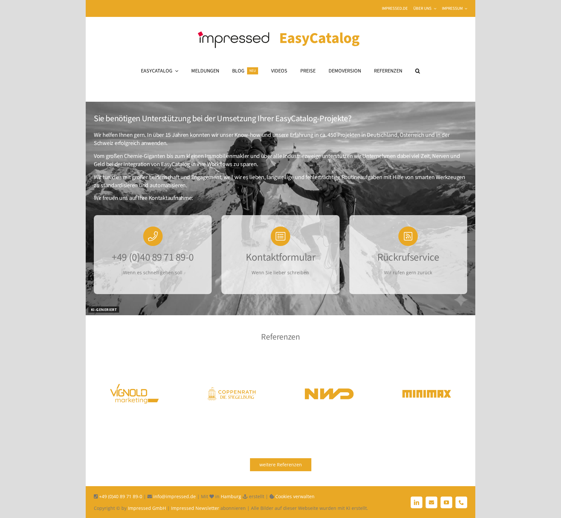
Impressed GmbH (147, 508)
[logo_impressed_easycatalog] (280, 27)
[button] (417, 70)
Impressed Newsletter (195, 508)
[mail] (431, 502)
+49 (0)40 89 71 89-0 (120, 496)
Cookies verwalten (295, 496)
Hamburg (231, 496)
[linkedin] (416, 502)
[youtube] (446, 502)
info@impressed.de (174, 496)
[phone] (461, 502)
